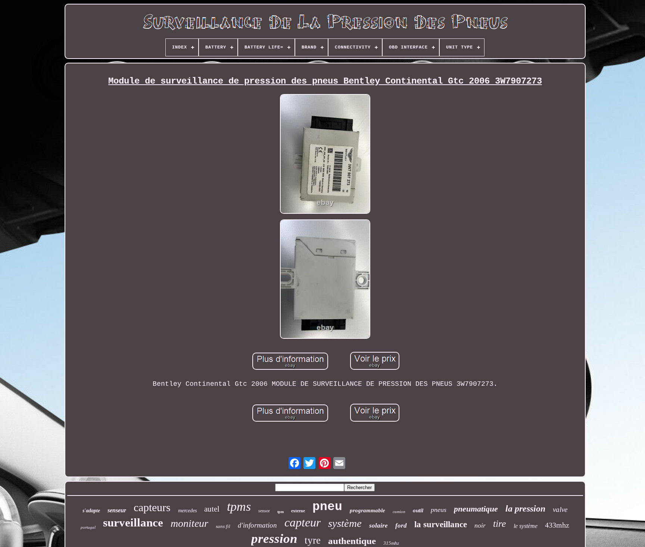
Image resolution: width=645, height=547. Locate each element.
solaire (378, 525)
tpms (239, 506)
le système (526, 526)
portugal (88, 527)
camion (399, 511)
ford (401, 525)
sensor (264, 510)
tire (499, 523)
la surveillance (440, 524)
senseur (117, 510)
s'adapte (91, 510)
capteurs (152, 507)
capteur (302, 522)
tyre (313, 540)
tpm (280, 512)
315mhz (391, 543)
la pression (525, 508)
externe (298, 510)
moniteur (189, 523)
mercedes (187, 510)
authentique (352, 541)
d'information (257, 525)
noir (480, 525)
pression (274, 538)
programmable (367, 510)
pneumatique (476, 508)
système (345, 523)
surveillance (133, 522)
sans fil (223, 526)
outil (418, 510)
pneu (327, 507)
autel (211, 508)
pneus (438, 509)
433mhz (557, 525)
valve (560, 509)
